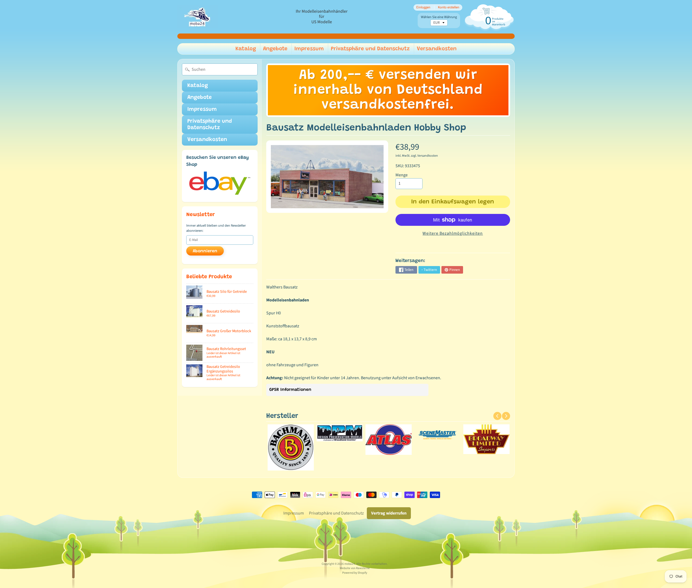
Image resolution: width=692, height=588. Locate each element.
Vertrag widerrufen (389, 513)
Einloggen (423, 7)
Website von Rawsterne (355, 568)
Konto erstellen (448, 7)
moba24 (349, 564)
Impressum (309, 49)
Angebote (275, 49)
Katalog (245, 49)
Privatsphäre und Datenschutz (370, 49)
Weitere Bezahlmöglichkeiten (452, 233)
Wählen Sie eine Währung (439, 17)
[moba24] (197, 16)
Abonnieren (205, 251)
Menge (401, 175)
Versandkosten (437, 49)
